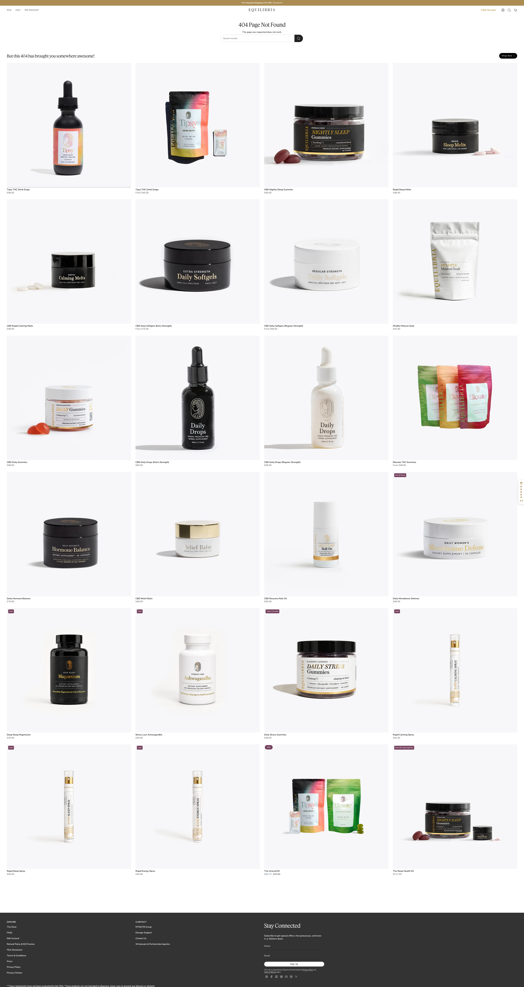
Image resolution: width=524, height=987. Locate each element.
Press (9, 961)
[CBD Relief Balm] (198, 534)
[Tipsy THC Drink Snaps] (198, 125)
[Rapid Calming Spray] (455, 670)
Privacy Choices (14, 972)
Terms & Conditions (16, 955)
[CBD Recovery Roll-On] (326, 534)
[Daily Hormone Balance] (69, 534)
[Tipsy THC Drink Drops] (69, 125)
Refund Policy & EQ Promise (21, 944)
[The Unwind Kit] (326, 806)
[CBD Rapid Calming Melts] (69, 261)
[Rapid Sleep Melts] (455, 125)
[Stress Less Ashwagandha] (198, 670)
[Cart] (515, 10)
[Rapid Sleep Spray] (69, 806)
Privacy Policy (13, 967)
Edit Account (13, 938)
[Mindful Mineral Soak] (455, 261)
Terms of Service (270, 972)
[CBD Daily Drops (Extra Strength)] (198, 398)
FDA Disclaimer (15, 949)
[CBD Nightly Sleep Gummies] (326, 125)
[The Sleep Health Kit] (455, 806)
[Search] (298, 38)
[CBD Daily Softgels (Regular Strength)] (326, 261)
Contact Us (141, 938)
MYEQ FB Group (144, 926)
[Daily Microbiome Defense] (455, 534)
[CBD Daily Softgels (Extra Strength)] (198, 261)
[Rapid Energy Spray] (198, 806)
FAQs (9, 932)
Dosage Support (144, 932)
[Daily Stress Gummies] (326, 670)
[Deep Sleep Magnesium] (69, 670)
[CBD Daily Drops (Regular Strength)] (326, 398)
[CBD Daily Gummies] (69, 398)
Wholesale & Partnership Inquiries (153, 944)
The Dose (12, 926)
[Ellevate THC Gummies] (455, 398)
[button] (9, 10)
